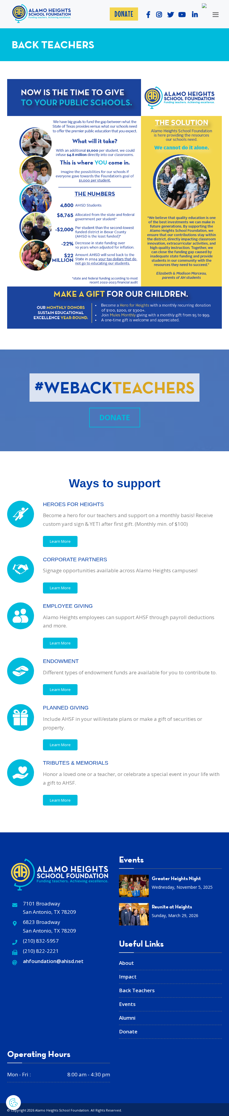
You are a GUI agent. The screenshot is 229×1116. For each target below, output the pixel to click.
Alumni (127, 1017)
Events (127, 1004)
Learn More (60, 541)
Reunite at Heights (172, 906)
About (126, 962)
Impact (128, 976)
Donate (123, 13)
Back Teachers (137, 990)
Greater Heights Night (176, 878)
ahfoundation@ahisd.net (53, 961)
